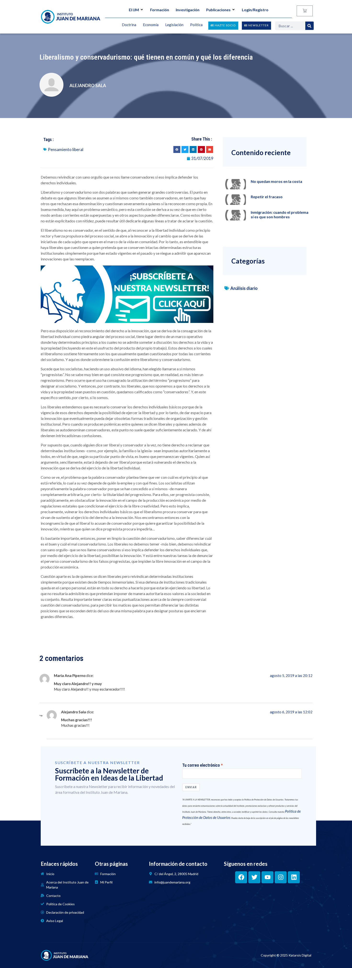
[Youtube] (267, 877)
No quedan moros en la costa (276, 181)
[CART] (305, 11)
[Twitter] (254, 877)
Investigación (187, 9)
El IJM (134, 9)
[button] (176, 149)
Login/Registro (255, 9)
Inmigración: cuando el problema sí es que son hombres (279, 214)
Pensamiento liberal (65, 149)
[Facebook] (241, 877)
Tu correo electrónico (201, 765)
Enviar (191, 787)
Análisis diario (244, 288)
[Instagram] (281, 877)
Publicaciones (218, 9)
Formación (159, 9)
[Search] (309, 26)
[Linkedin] (294, 877)
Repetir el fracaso (267, 196)
